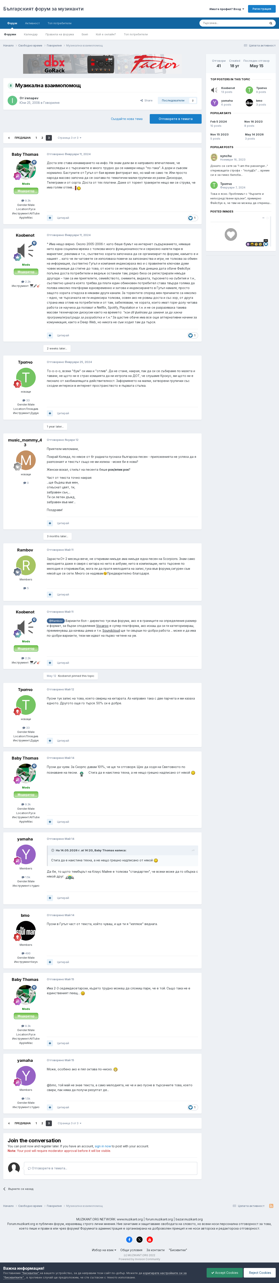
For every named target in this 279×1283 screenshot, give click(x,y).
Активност (32, 23)
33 (27, 400)
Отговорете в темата (176, 119)
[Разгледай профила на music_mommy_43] (26, 460)
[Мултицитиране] (50, 218)
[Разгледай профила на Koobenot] (26, 250)
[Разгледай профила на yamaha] (26, 854)
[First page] (9, 138)
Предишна (23, 137)
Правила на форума (60, 34)
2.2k (27, 281)
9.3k (27, 200)
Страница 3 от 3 (69, 137)
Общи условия (131, 1250)
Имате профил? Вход (225, 9)
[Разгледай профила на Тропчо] (26, 377)
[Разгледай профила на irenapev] (12, 100)
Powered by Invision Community (139, 1259)
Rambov (25, 550)
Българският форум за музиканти (43, 9)
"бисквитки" (31, 1273)
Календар (31, 34)
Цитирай (63, 217)
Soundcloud (111, 630)
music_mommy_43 (25, 442)
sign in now (103, 1146)
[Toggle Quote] (53, 850)
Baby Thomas (25, 154)
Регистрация (262, 8)
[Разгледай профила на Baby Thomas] (26, 170)
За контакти (155, 1250)
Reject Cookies (259, 1272)
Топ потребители (136, 34)
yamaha (25, 839)
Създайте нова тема (127, 119)
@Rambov (56, 621)
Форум (12, 23)
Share (148, 100)
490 (27, 953)
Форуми (10, 34)
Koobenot (25, 235)
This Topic (253, 23)
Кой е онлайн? (106, 34)
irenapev (31, 98)
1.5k (27, 877)
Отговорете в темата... (49, 1168)
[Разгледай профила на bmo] (26, 931)
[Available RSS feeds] (271, 1206)
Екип (85, 34)
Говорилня (51, 102)
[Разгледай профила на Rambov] (26, 565)
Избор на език (103, 1250)
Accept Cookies (226, 1272)
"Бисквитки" (178, 1250)
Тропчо (25, 362)
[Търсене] (271, 23)
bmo (25, 915)
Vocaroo (102, 626)
